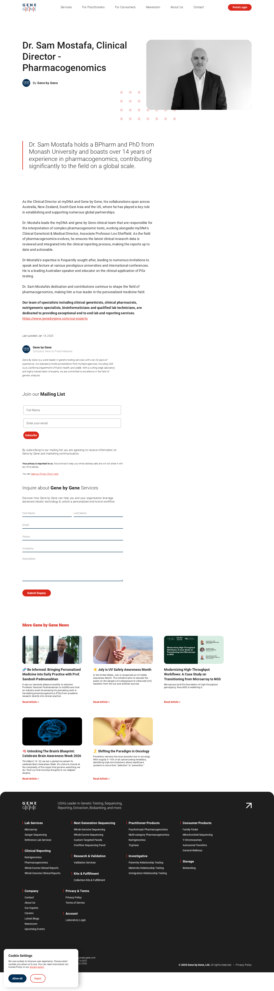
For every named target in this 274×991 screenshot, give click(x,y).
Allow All (17, 978)
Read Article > (30, 702)
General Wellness (192, 850)
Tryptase (134, 845)
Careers (29, 913)
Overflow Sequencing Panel (89, 845)
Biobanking (189, 868)
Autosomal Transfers (195, 845)
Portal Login (240, 7)
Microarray (31, 829)
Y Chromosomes (192, 840)
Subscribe (31, 435)
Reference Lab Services (38, 840)
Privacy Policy (74, 897)
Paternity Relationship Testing (146, 862)
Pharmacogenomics (36, 862)
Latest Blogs (32, 918)
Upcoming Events (35, 929)
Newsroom (153, 7)
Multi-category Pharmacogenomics (149, 834)
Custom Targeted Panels (88, 840)
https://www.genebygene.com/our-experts (55, 318)
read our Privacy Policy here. (45, 474)
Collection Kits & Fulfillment (89, 880)
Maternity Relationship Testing (146, 868)
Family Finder (190, 829)
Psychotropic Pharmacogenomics (148, 829)
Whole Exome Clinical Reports (42, 868)
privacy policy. (37, 966)
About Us (30, 902)
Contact (198, 7)
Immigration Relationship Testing (148, 873)
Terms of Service (75, 902)
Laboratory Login (76, 920)
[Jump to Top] (249, 805)
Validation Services (85, 862)
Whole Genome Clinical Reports (42, 873)
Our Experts (31, 908)
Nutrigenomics (33, 857)
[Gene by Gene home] (29, 805)
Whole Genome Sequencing (89, 829)
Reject (37, 978)
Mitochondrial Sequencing (198, 834)
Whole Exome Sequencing (88, 834)
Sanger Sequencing (36, 834)
